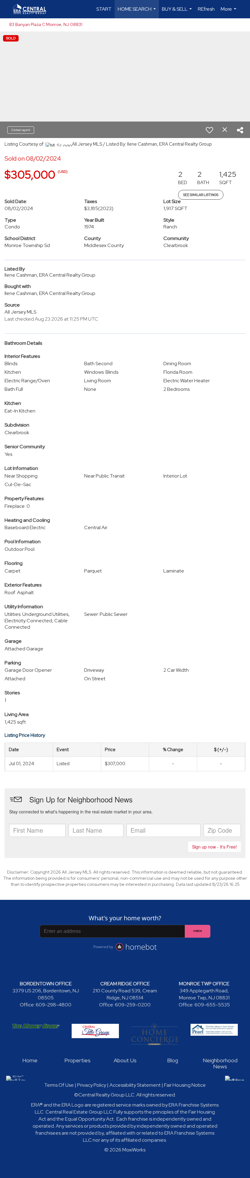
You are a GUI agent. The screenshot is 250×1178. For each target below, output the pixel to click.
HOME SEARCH (137, 12)
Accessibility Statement (135, 1085)
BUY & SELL (177, 12)
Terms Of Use (59, 1085)
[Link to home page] (33, 9)
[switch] (209, 130)
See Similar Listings (200, 195)
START (104, 9)
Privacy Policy (91, 1085)
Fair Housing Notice (185, 1085)
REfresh (206, 9)
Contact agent (20, 130)
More (229, 12)
